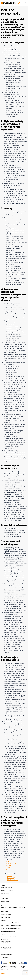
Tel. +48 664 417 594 (6, 947)
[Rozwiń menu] (25, 3)
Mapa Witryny (4, 957)
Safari (8, 867)
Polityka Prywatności (6, 954)
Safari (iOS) (11, 878)
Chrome (8, 865)
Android (9, 876)
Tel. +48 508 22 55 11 (6, 949)
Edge (7, 861)
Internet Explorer (11, 863)
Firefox (8, 869)
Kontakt (3, 952)
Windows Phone (12, 880)
